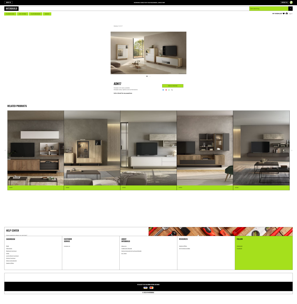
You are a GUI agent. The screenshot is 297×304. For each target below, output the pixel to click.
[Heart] (284, 14)
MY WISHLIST (277, 13)
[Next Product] (292, 150)
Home (116, 26)
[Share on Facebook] (163, 90)
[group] (148, 150)
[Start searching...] (290, 8)
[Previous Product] (5, 150)
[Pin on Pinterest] (166, 90)
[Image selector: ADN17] (147, 76)
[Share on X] (172, 90)
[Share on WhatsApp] (169, 90)
